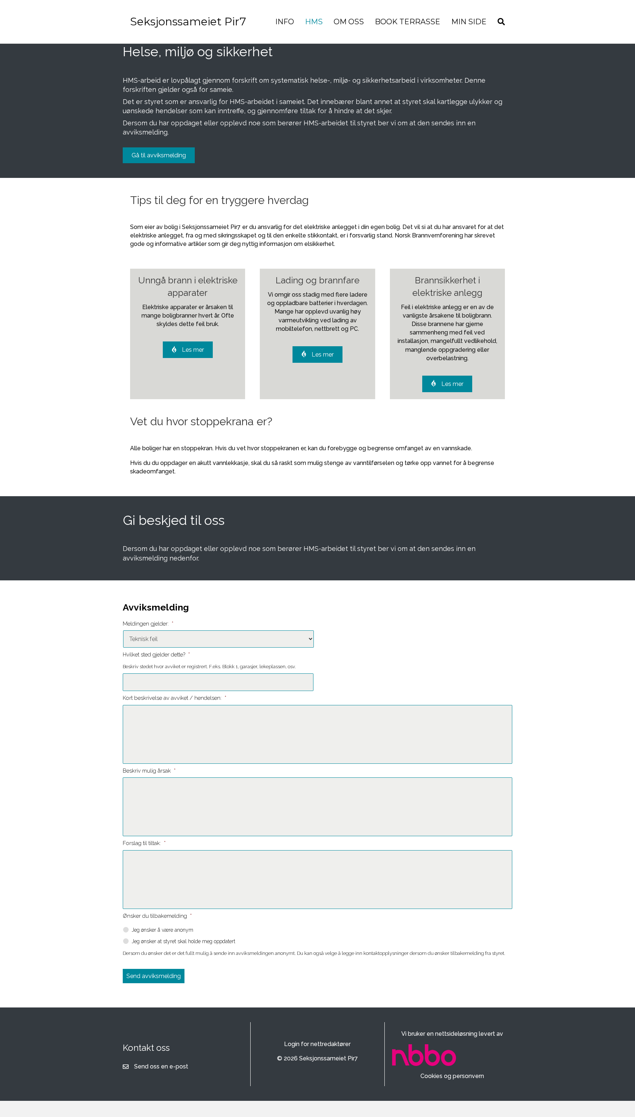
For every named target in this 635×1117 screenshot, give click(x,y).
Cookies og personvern (452, 1076)
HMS (314, 21)
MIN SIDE (469, 21)
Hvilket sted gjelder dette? (156, 654)
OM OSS (349, 21)
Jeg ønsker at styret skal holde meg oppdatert (183, 941)
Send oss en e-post (161, 1066)
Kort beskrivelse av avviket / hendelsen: (174, 698)
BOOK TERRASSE (407, 21)
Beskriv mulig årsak (149, 770)
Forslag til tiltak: (144, 843)
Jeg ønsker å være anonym (162, 930)
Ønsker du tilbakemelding (157, 916)
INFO (284, 21)
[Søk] (498, 21)
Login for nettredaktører (317, 1044)
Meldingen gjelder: (148, 623)
